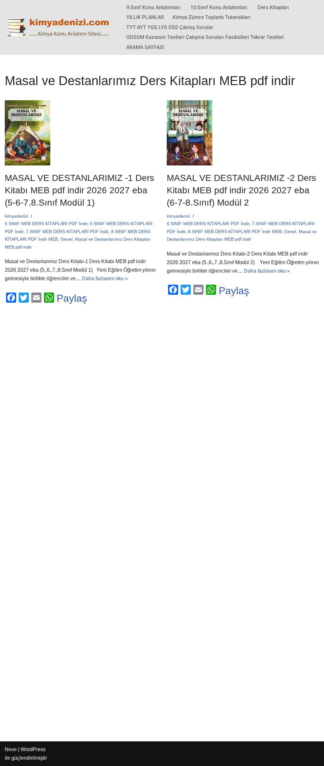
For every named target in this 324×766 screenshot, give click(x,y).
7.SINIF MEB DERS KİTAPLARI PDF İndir (67, 231)
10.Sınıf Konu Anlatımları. (219, 7)
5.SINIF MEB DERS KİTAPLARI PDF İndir (46, 223)
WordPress (33, 749)
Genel (66, 239)
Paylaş (72, 298)
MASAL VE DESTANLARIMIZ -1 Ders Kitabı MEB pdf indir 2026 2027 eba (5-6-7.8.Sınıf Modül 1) (79, 190)
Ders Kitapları (273, 7)
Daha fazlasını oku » (105, 278)
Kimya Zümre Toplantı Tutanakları (212, 17)
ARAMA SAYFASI (145, 47)
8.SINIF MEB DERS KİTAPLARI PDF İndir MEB (235, 231)
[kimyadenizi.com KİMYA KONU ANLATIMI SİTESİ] (60, 27)
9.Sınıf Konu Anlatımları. (154, 7)
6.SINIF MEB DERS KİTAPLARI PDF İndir (208, 223)
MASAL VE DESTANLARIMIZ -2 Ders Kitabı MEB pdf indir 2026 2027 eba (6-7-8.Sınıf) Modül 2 (241, 190)
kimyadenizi (16, 216)
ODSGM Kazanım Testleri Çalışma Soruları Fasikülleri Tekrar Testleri (205, 37)
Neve (11, 749)
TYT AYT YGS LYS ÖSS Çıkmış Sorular (169, 27)
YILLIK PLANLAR (145, 17)
